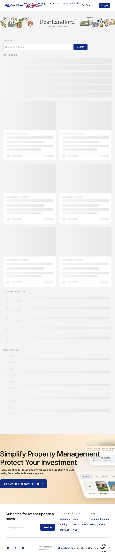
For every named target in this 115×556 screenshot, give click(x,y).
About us (65, 519)
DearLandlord (71, 3)
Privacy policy (97, 524)
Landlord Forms (80, 524)
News (75, 519)
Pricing (42, 3)
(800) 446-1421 (104, 548)
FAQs (74, 529)
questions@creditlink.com (84, 548)
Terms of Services (99, 519)
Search (80, 47)
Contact (54, 3)
